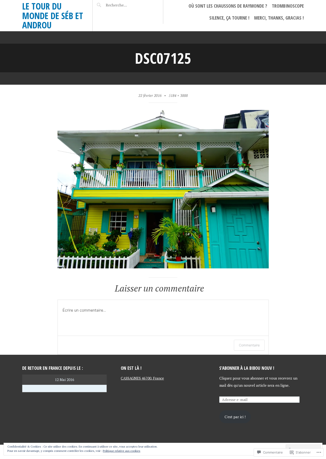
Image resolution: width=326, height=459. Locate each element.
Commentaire (249, 345)
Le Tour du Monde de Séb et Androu (52, 15)
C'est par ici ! (235, 416)
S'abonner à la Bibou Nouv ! (246, 368)
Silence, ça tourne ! (229, 18)
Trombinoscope (288, 6)
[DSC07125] (163, 266)
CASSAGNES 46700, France (142, 378)
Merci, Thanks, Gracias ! (279, 18)
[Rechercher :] (125, 5)
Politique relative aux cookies (121, 451)
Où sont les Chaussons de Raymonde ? (228, 6)
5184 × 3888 (178, 95)
